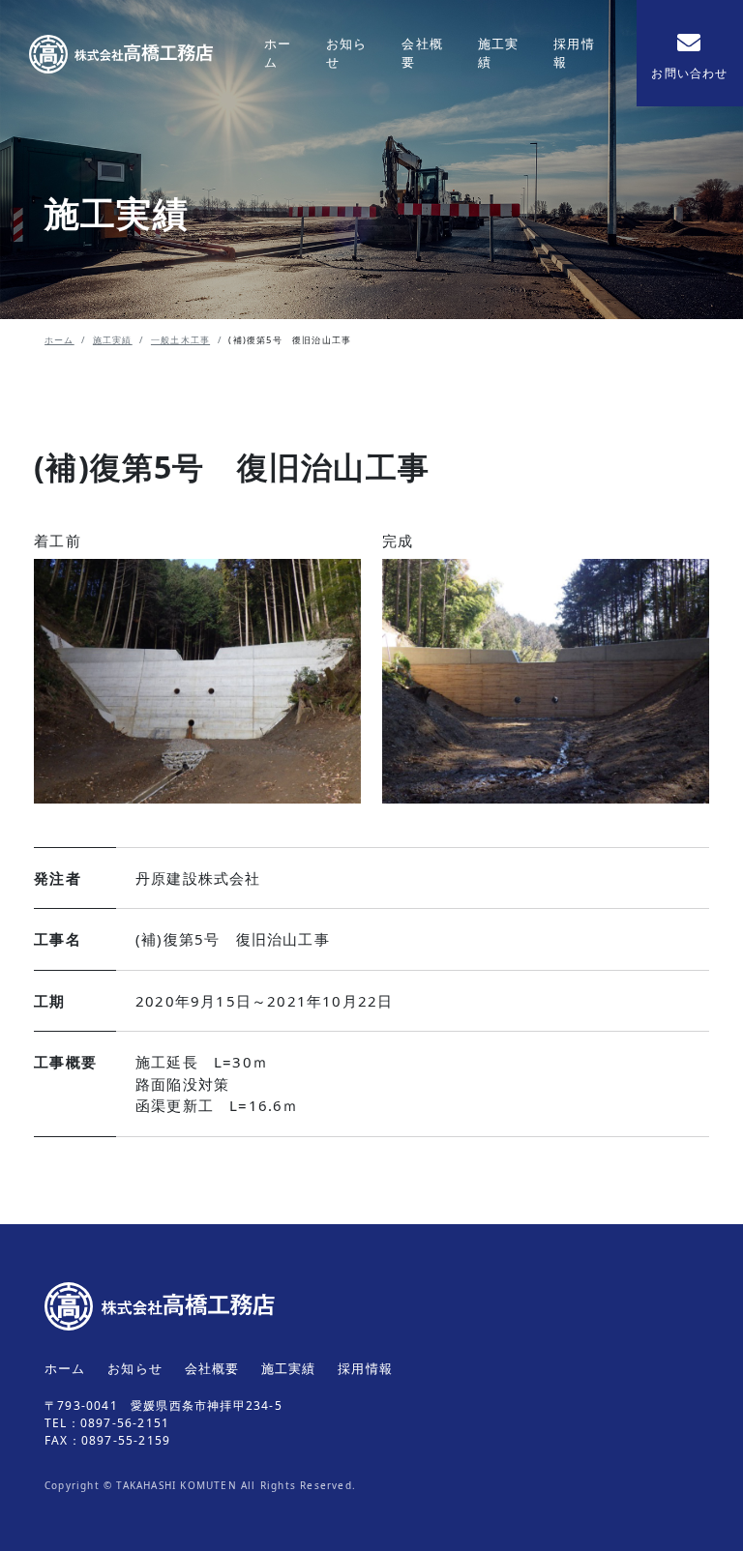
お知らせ (347, 53)
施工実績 (499, 53)
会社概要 (422, 53)
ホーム (277, 53)
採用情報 (574, 53)
